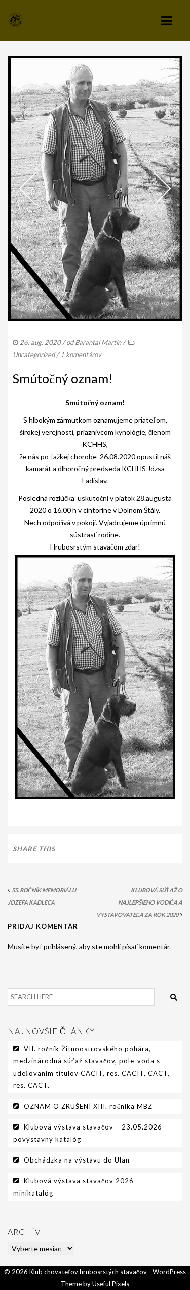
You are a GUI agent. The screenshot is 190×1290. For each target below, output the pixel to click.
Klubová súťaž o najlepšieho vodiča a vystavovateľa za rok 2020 (139, 902)
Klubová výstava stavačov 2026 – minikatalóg (76, 1187)
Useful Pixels (110, 1284)
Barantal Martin (98, 342)
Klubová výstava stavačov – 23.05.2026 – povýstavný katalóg (90, 1133)
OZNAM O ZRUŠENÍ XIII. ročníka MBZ (88, 1106)
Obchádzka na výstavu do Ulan (77, 1160)
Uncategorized (34, 354)
